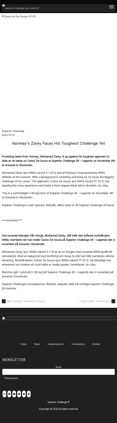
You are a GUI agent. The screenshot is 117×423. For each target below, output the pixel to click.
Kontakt (96, 344)
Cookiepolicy (78, 344)
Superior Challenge (13, 131)
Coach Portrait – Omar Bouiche (97, 301)
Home (24, 344)
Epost (58, 367)
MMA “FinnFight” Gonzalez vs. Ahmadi (24, 301)
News (37, 344)
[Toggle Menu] (111, 8)
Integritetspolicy (56, 344)
